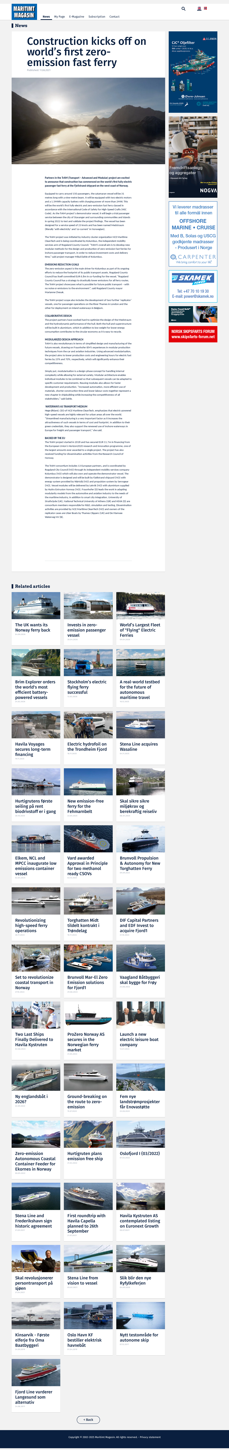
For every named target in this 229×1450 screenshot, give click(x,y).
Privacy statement (150, 1437)
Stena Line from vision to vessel (82, 1281)
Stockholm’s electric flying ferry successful (86, 687)
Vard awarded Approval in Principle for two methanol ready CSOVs (87, 866)
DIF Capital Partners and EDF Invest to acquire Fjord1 (139, 925)
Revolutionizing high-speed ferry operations (31, 925)
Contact (114, 17)
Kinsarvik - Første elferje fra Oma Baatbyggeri (32, 1340)
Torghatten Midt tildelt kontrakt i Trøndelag (83, 925)
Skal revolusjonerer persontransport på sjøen (34, 1283)
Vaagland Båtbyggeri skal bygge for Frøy (140, 980)
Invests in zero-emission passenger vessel (86, 630)
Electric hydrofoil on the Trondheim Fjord (87, 747)
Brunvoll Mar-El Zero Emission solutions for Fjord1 (87, 982)
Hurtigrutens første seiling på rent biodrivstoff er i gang (35, 806)
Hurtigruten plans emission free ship (85, 1156)
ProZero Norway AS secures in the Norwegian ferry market (85, 1042)
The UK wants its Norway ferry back (32, 628)
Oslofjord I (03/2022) (140, 1153)
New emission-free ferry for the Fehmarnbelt (85, 806)
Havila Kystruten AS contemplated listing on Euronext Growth (140, 1221)
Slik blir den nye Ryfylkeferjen (135, 1281)
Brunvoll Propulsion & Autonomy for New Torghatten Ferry (140, 863)
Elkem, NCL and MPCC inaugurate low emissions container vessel (36, 866)
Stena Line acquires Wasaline (139, 747)
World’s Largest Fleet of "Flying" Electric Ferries (140, 630)
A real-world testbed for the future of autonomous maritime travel (140, 690)
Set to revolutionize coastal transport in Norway (34, 982)
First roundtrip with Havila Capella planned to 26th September (86, 1224)
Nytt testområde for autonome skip (139, 1338)
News (46, 17)
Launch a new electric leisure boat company (139, 1039)
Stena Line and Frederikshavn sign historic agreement (33, 1221)
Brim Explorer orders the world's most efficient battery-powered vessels (35, 690)
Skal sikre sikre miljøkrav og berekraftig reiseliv (138, 806)
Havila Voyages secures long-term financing (32, 749)
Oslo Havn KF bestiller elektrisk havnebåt (84, 1340)
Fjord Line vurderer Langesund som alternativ (33, 1397)
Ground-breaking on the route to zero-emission (87, 1101)
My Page (59, 17)
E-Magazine (76, 17)
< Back (88, 1419)
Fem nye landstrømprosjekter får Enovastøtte (140, 1101)
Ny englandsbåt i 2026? (31, 1099)
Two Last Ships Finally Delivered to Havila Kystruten (34, 1039)
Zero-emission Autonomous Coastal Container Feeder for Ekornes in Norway (35, 1161)
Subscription (97, 17)
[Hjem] (24, 12)
